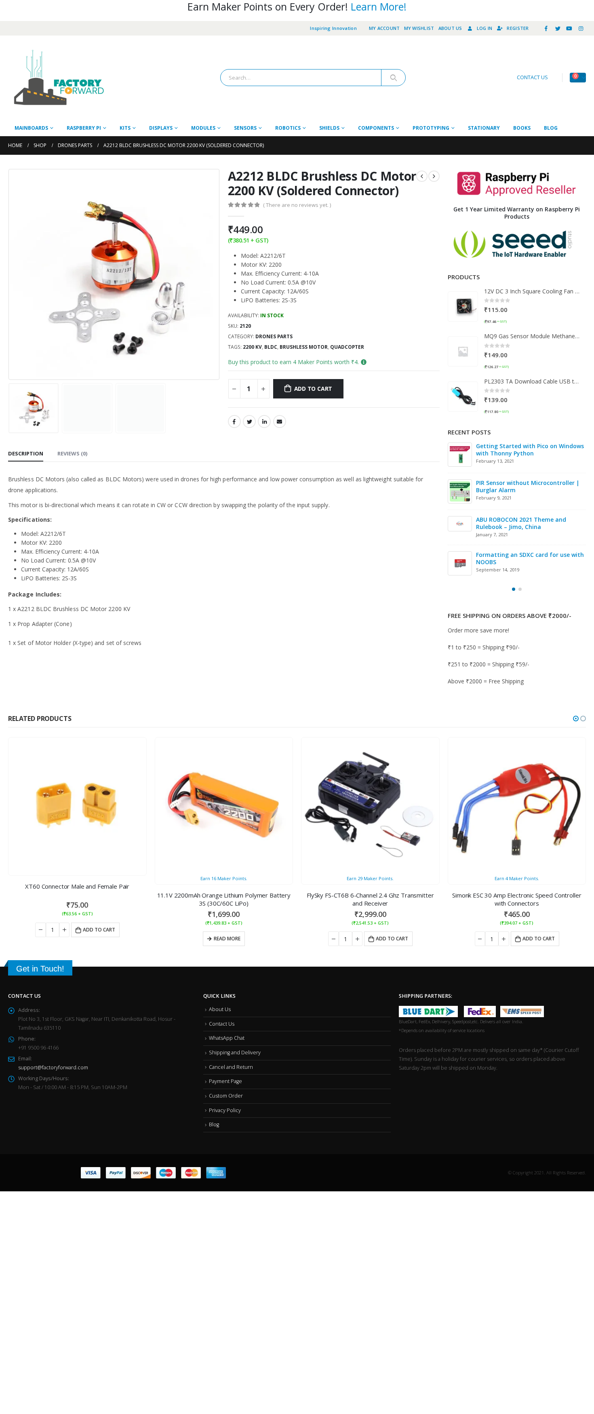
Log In (485, 28)
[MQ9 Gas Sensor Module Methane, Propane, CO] (463, 351)
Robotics (288, 127)
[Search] (393, 78)
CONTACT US (532, 77)
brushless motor (304, 346)
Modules (203, 127)
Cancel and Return (231, 1068)
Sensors (245, 127)
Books (522, 127)
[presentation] (10, 274)
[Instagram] (580, 28)
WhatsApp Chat (226, 1039)
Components (376, 127)
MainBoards (31, 127)
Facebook (234, 421)
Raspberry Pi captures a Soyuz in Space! (522, 559)
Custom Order (226, 1097)
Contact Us (221, 1025)
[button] (513, 590)
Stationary (484, 127)
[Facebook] (546, 28)
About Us (450, 28)
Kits (125, 127)
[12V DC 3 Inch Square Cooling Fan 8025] (463, 306)
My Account (384, 28)
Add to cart (313, 388)
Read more (80, 940)
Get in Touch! (40, 970)
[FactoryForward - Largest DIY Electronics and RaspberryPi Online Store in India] (58, 77)
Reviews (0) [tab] (72, 453)
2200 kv (252, 346)
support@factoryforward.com (53, 1069)
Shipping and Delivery (235, 1054)
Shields (329, 127)
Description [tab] (25, 453)
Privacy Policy (225, 1111)
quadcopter (347, 346)
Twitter (249, 421)
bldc (270, 346)
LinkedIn (264, 421)
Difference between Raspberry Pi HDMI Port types (529, 449)
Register (518, 28)
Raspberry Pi (84, 127)
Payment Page (225, 1082)
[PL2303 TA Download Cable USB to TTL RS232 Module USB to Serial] (463, 396)
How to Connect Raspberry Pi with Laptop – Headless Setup (524, 523)
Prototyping (431, 127)
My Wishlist (419, 28)
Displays (161, 127)
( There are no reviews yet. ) (297, 205)
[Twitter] (557, 28)
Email (279, 421)
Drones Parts (274, 336)
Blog (551, 127)
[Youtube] (569, 28)
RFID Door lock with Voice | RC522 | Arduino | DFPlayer (525, 486)
